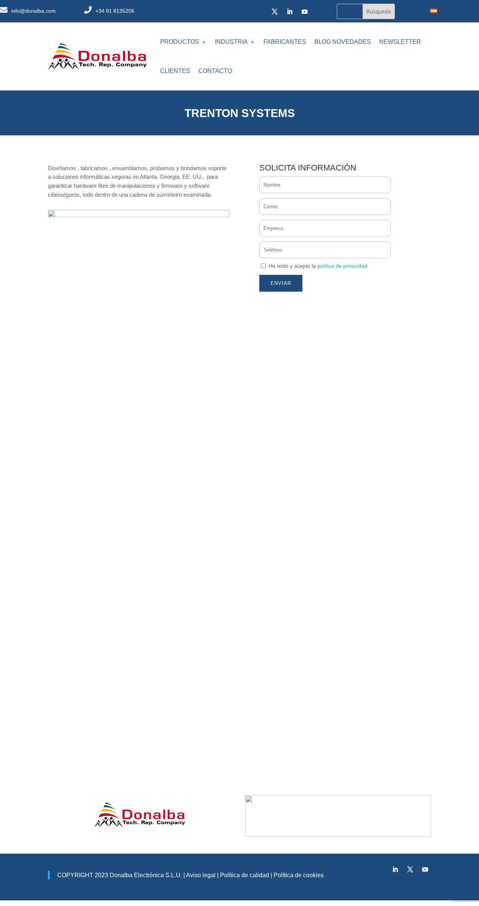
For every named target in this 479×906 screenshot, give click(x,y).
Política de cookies (299, 875)
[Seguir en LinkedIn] (290, 12)
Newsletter (400, 42)
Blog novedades (342, 42)
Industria (231, 42)
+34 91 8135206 (114, 11)
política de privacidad (342, 266)
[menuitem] (437, 10)
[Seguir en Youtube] (305, 12)
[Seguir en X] (275, 12)
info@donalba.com (33, 11)
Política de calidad (244, 875)
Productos (179, 42)
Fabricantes (284, 42)
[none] (437, 10)
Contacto (215, 71)
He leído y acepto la (318, 266)
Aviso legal (201, 875)
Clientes (175, 71)
